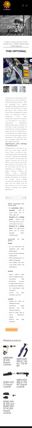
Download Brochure (12, 329)
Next (23, 197)
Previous (10, 197)
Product (7, 42)
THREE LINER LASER (21, 44)
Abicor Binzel (17, 42)
